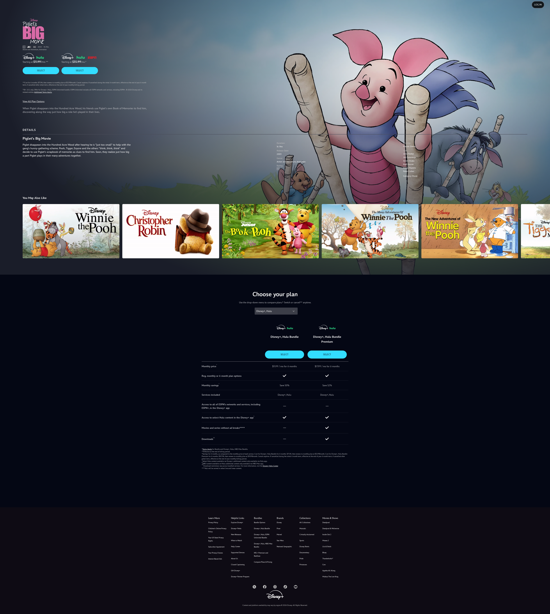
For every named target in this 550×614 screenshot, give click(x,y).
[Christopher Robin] (170, 231)
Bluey (324, 553)
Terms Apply (207, 449)
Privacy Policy (213, 522)
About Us (234, 559)
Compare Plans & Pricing (263, 562)
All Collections (304, 522)
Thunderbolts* (327, 559)
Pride (301, 559)
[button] (240, 518)
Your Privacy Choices (215, 553)
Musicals (302, 529)
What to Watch (236, 541)
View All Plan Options (33, 101)
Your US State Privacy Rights (216, 539)
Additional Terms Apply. (43, 92)
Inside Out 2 (326, 535)
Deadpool (326, 522)
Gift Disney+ (235, 571)
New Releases (236, 535)
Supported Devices (238, 553)
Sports (301, 541)
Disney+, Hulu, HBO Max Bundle (263, 545)
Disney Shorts (304, 547)
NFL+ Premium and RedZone (261, 554)
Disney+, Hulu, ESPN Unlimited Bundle (261, 536)
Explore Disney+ (237, 522)
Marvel (279, 535)
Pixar (278, 529)
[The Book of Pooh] (270, 231)
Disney (279, 522)
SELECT (41, 70)
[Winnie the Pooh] (71, 231)
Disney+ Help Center (270, 466)
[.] (254, 587)
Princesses (303, 565)
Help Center (235, 547)
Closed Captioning (238, 565)
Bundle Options (259, 522)
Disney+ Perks (236, 529)
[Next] (544, 231)
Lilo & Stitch (326, 547)
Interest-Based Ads (215, 559)
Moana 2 (325, 541)
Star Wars (280, 541)
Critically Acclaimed (306, 535)
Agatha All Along (328, 571)
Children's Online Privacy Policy (217, 530)
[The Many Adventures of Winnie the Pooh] (370, 231)
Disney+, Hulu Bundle (262, 529)
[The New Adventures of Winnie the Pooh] (469, 231)
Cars (324, 565)
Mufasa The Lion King (330, 577)
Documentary (304, 553)
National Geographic (284, 547)
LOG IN (538, 4)
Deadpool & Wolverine (330, 529)
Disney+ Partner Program (240, 577)
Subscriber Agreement (216, 547)
